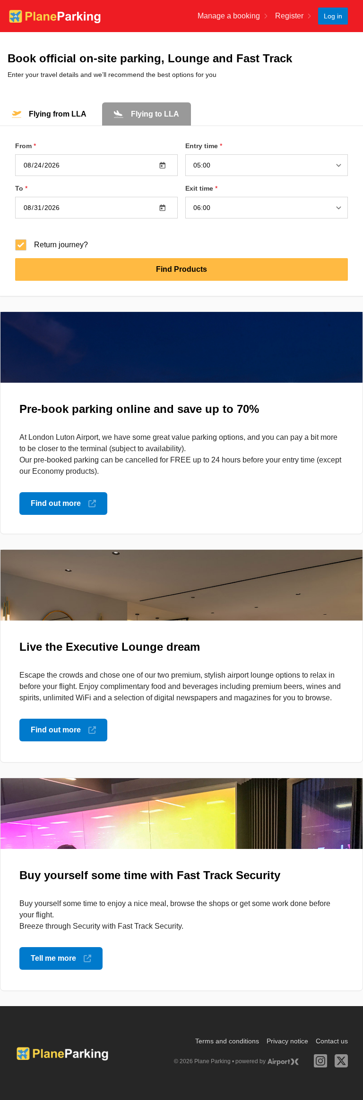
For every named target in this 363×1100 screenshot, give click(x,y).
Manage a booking (229, 16)
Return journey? (61, 245)
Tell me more (53, 958)
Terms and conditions (227, 1041)
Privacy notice (287, 1041)
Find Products (181, 269)
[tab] (49, 114)
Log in (333, 16)
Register (289, 16)
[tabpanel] (181, 211)
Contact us (332, 1041)
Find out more (56, 503)
